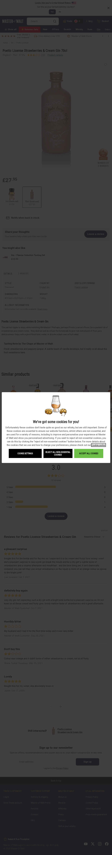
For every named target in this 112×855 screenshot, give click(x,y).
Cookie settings (25, 453)
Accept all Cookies (88, 453)
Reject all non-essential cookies (58, 453)
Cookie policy (98, 445)
